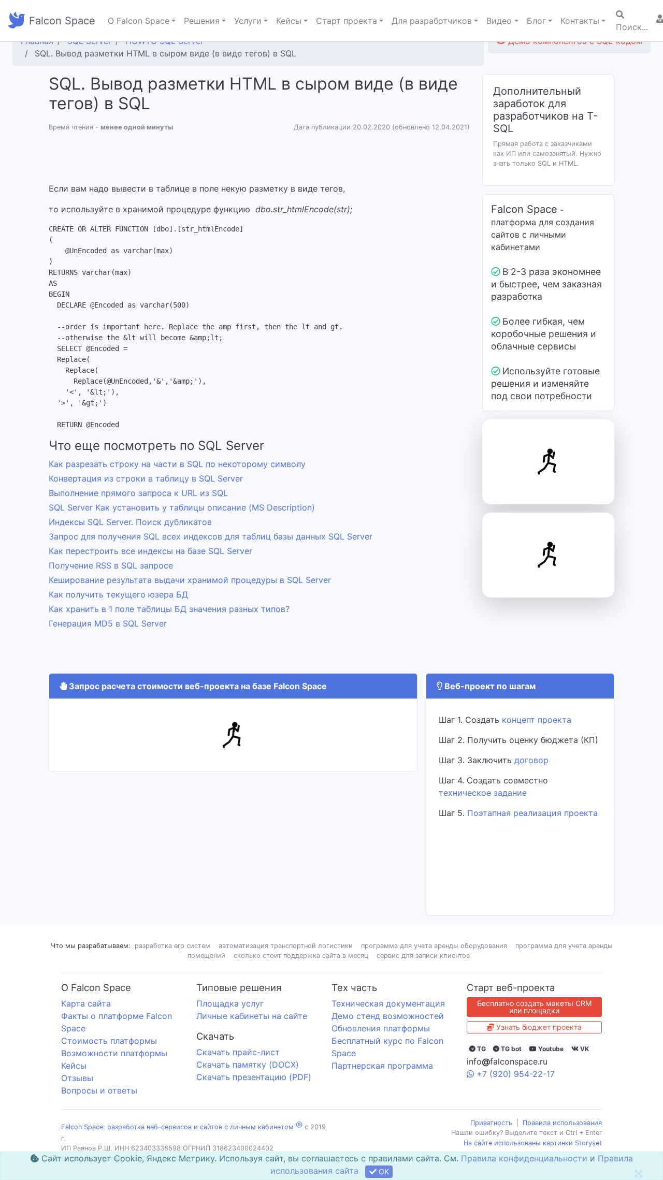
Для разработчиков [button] (432, 21)
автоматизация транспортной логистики (286, 946)
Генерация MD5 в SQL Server (108, 623)
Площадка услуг (230, 1003)
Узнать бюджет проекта (538, 1027)
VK (584, 1049)
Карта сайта (86, 1003)
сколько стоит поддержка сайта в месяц (301, 955)
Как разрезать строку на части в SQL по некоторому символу (177, 464)
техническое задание (483, 793)
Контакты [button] (579, 21)
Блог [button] (536, 21)
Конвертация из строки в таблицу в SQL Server (146, 478)
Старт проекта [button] (346, 21)
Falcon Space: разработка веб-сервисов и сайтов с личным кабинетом (177, 1127)
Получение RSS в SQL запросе (111, 565)
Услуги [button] (248, 21)
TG (480, 1049)
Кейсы (74, 1065)
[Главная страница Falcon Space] (16, 21)
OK (383, 1171)
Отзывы (77, 1078)
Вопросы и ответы (99, 1090)
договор (531, 760)
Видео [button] (499, 21)
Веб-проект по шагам (489, 686)
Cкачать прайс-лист (238, 1052)
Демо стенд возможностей (388, 1016)
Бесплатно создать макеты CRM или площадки (534, 1007)
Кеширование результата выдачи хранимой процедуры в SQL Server (190, 580)
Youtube (550, 1049)
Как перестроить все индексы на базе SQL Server (150, 551)
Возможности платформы (114, 1053)
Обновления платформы (381, 1028)
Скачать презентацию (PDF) (253, 1077)
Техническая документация (388, 1003)
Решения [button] (202, 21)
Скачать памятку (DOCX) (247, 1064)
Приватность (491, 1123)
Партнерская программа (382, 1065)
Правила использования (562, 1123)
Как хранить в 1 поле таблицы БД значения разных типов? (169, 609)
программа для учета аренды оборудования (434, 946)
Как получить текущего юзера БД (118, 594)
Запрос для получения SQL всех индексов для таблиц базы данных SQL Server (210, 536)
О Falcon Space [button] (138, 21)
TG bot (510, 1049)
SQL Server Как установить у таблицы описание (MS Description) (182, 507)
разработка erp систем (172, 946)
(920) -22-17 (516, 1074)
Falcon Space (62, 20)
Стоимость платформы (109, 1041)
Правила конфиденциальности (524, 1158)
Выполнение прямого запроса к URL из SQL (138, 493)
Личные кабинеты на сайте (251, 1016)
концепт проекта (536, 720)
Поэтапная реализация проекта (532, 813)
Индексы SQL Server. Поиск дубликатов (130, 522)
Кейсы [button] (288, 21)
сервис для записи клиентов (423, 955)
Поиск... (632, 27)
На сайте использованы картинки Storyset (533, 1143)
